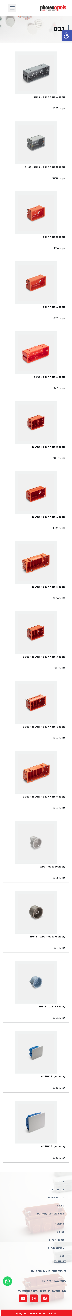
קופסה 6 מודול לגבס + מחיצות (49, 586)
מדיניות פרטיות (56, 1197)
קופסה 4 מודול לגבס (54, 307)
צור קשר (59, 1205)
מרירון (61, 1255)
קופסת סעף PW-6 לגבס (52, 1146)
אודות (61, 1181)
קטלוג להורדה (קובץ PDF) (50, 1213)
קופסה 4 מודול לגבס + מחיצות (49, 516)
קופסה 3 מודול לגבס (54, 237)
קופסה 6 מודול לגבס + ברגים (50, 377)
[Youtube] (23, 1298)
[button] (67, 35)
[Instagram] (34, 1298)
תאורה (60, 1231)
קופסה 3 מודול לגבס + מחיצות (49, 447)
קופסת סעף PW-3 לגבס (52, 1076)
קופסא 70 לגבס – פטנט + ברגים (48, 936)
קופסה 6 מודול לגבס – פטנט (50, 97)
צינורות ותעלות (56, 1247)
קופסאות (59, 1223)
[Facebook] (45, 1298)
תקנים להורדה (56, 1189)
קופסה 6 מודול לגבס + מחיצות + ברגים (44, 796)
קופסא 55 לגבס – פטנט (53, 866)
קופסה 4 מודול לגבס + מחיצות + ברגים (44, 726)
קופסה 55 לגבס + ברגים (52, 1006)
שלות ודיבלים (56, 1239)
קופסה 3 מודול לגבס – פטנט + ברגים (45, 167)
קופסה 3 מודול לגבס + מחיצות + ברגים (44, 656)
